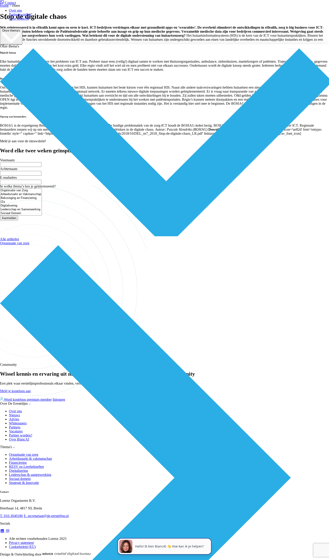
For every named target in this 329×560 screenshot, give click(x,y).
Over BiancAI (19, 18)
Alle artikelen (9, 239)
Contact (10, 3)
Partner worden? (20, 14)
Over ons (15, 10)
